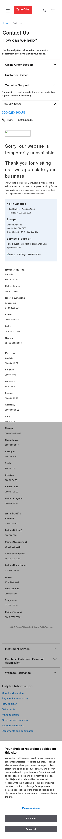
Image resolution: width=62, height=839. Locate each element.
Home (5, 23)
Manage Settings (31, 807)
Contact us (17, 23)
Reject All (31, 818)
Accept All (31, 829)
